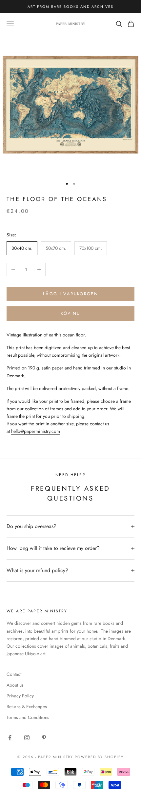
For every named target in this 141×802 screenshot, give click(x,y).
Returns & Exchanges (27, 706)
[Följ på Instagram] (27, 737)
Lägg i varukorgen (70, 294)
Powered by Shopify (99, 756)
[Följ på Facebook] (10, 737)
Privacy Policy (20, 695)
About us (15, 685)
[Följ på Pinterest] (44, 737)
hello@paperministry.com (35, 431)
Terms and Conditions (28, 717)
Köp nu (70, 313)
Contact (14, 674)
